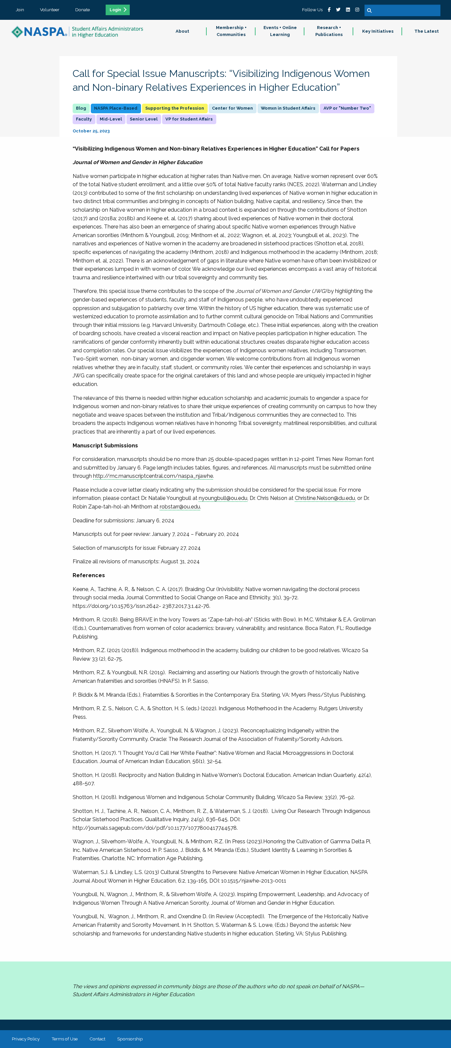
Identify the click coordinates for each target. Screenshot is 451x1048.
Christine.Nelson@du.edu (325, 498)
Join (20, 9)
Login (115, 10)
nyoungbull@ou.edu (223, 498)
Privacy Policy (26, 1038)
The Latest (426, 31)
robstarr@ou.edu (180, 507)
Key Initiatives (378, 31)
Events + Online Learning (280, 31)
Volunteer (49, 9)
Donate (82, 9)
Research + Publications (329, 31)
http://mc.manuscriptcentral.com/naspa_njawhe (153, 476)
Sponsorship (130, 1038)
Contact (97, 1038)
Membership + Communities (231, 31)
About (182, 31)
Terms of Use (65, 1038)
